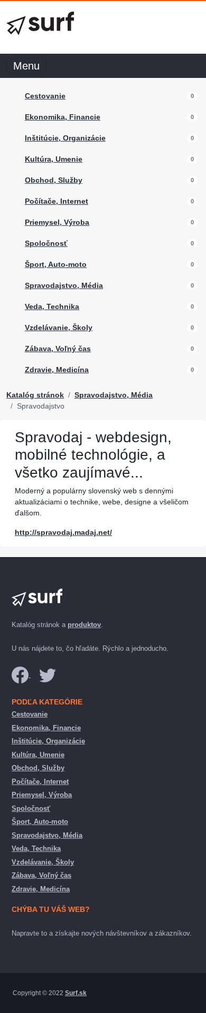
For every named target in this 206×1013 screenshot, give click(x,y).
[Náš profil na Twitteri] (47, 675)
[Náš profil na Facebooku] (21, 675)
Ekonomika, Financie (62, 117)
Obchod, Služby (53, 180)
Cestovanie (45, 96)
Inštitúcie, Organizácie (65, 138)
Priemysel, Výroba (57, 222)
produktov (84, 625)
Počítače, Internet (56, 201)
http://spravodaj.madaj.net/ (63, 532)
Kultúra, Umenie (53, 159)
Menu (26, 66)
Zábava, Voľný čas (58, 348)
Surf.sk (76, 993)
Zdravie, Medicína (57, 369)
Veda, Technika (52, 306)
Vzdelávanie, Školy (58, 327)
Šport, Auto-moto (56, 264)
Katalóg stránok (35, 395)
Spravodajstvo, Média (64, 285)
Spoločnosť (46, 243)
